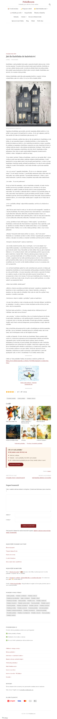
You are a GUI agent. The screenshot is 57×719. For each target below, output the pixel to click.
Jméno (8, 514)
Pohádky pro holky (11, 608)
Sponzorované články (18, 21)
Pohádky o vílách (35, 598)
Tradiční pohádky (11, 605)
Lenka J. (49, 471)
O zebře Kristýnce (11, 558)
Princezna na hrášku (15, 583)
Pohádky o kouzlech (11, 603)
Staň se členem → (16, 464)
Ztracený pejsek (10, 547)
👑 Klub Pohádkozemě (40, 9)
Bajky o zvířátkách (25, 598)
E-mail (8, 519)
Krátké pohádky (21, 398)
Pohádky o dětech (31, 398)
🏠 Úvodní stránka (13, 9)
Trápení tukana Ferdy (11, 551)
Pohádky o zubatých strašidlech (14, 610)
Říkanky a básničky (39, 13)
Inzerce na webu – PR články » (14, 673)
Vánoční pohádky (35, 603)
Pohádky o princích (22, 608)
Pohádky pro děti (11, 54)
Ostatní (23, 17)
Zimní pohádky (22, 600)
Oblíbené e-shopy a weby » (13, 648)
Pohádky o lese (31, 600)
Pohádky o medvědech (29, 610)
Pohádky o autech (11, 615)
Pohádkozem (28, 2)
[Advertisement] (28, 38)
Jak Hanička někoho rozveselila (41, 478)
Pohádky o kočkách (44, 605)
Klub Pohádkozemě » (11, 666)
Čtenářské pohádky (11, 398)
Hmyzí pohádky (46, 613)
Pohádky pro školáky (12, 600)
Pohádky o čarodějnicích (24, 613)
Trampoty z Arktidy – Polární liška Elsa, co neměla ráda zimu (25, 577)
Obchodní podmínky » (12, 662)
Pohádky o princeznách (23, 603)
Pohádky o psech (45, 603)
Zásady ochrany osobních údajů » (14, 659)
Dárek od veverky (10, 554)
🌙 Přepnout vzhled (26, 9)
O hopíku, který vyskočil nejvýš (15, 478)
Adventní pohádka (43, 608)
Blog (27, 21)
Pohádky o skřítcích (41, 600)
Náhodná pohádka (20, 443)
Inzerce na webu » (11, 670)
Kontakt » (8, 677)
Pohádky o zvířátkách (21, 595)
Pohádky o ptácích (33, 605)
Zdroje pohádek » (10, 652)
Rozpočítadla (28, 13)
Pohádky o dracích (35, 613)
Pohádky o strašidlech (22, 605)
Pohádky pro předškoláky (13, 598)
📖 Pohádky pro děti (15, 13)
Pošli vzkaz (40, 21)
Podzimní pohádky (33, 608)
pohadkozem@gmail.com (26, 690)
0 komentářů (14, 59)
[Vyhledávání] (50, 9)
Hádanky (16, 17)
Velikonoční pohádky (41, 610)
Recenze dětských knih (35, 17)
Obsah (33, 21)
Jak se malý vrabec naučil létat (14, 561)
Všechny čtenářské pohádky (34, 443)
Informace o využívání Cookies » (14, 655)
